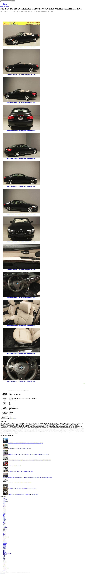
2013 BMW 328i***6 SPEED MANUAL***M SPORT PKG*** (20, 471)
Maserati (4, 533)
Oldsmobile (5, 542)
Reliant (4, 551)
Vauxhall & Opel (6, 567)
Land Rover (5, 529)
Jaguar (4, 523)
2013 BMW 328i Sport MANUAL (14, 465)
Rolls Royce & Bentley (7, 553)
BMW (4, 503)
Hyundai (4, 520)
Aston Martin (5, 501)
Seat (3, 557)
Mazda (4, 535)
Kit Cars (4, 526)
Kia (3, 525)
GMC (4, 517)
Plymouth (4, 546)
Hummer (4, 519)
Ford (4, 516)
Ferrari (4, 514)
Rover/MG (5, 554)
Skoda (4, 559)
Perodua (4, 544)
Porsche (4, 548)
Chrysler (4, 507)
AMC (4, 500)
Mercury (4, 537)
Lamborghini (5, 527)
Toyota (4, 565)
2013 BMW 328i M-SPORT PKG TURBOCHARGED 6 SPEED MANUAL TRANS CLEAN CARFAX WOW (29, 460)
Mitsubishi (5, 539)
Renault (4, 552)
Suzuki (4, 563)
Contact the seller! (12, 418)
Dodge (4, 513)
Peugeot (4, 545)
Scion (4, 556)
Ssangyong (5, 561)
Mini (4, 538)
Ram (4, 550)
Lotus (4, 532)
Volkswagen (5, 568)
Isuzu (4, 522)
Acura (4, 498)
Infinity (4, 521)
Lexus (4, 530)
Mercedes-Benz (5, 536)
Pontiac (4, 547)
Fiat (3, 515)
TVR (4, 566)
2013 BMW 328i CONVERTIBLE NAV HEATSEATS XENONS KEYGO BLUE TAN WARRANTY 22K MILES (30, 477)
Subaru (4, 562)
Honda (4, 518)
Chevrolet (4, 506)
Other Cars (5, 543)
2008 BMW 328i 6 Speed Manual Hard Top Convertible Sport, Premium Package (23, 494)
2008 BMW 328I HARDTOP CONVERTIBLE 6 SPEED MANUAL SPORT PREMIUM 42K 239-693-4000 (28, 454)
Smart (4, 560)
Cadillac (4, 505)
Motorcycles (5, 4)
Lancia (4, 528)
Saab (4, 555)
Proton (4, 549)
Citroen (4, 508)
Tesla (4, 564)
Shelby (4, 558)
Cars (3, 3)
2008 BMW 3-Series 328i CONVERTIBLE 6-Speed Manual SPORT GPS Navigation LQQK (25, 443)
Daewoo (4, 509)
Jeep (3, 524)
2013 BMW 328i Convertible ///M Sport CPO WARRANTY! (19, 448)
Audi (4, 502)
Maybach (4, 534)
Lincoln (4, 531)
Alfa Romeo (5, 499)
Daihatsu (4, 510)
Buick (4, 504)
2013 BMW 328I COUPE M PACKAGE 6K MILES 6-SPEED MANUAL (22, 488)
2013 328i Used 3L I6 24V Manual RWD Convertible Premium (20, 482)
